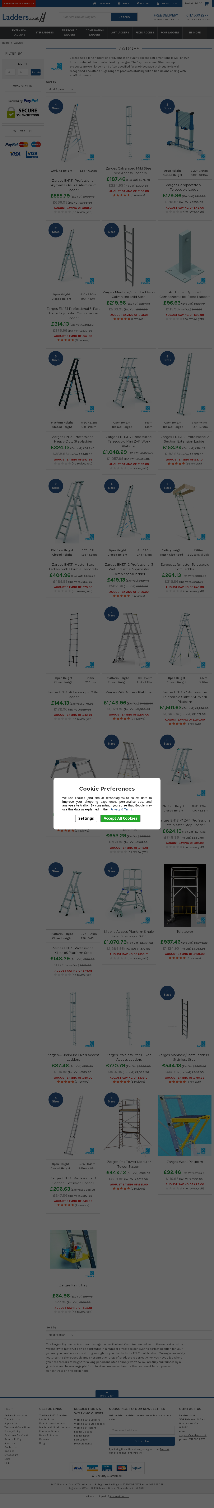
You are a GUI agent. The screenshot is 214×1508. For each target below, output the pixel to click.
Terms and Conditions (17, 1427)
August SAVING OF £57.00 (73, 336)
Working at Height (85, 1427)
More (197, 32)
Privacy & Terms (121, 809)
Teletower (185, 932)
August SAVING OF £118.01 (129, 847)
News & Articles (48, 1435)
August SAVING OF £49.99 (73, 1201)
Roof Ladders (170, 32)
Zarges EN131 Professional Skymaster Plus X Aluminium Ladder (73, 185)
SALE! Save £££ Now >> (19, 3)
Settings (86, 818)
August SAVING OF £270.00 (185, 719)
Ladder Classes (83, 1431)
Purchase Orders (49, 1431)
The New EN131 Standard (53, 1415)
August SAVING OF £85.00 (73, 1077)
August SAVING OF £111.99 (185, 843)
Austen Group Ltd (119, 1496)
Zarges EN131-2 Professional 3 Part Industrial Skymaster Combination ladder (129, 569)
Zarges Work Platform (185, 1162)
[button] (23, 64)
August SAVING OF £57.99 (73, 459)
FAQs (7, 1458)
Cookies (9, 1450)
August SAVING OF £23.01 (73, 1307)
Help (125, 3)
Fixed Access (145, 32)
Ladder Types (82, 1435)
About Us (9, 1443)
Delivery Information (16, 1415)
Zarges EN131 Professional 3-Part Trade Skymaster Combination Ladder (73, 313)
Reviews (44, 1439)
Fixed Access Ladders (52, 1423)
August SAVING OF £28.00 (185, 1184)
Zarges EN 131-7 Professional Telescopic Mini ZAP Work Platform (129, 441)
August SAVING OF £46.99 (185, 587)
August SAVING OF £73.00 (73, 587)
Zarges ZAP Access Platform (129, 692)
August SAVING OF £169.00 (185, 954)
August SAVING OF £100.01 (73, 208)
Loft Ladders (120, 32)
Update (36, 72)
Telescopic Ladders (69, 32)
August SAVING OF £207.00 (129, 714)
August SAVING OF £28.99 (185, 315)
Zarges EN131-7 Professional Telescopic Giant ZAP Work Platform (185, 697)
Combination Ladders (95, 32)
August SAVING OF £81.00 (129, 1184)
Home (5, 42)
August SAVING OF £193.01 (129, 954)
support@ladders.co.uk (192, 1435)
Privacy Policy (12, 1431)
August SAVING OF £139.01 (129, 1077)
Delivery (104, 3)
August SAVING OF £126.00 (129, 592)
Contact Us (11, 1447)
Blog (42, 1443)
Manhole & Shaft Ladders (54, 1427)
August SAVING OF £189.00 (129, 464)
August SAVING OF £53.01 (129, 315)
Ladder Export (47, 1419)
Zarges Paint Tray (73, 1285)
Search (124, 17)
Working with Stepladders (89, 1423)
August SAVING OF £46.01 (73, 970)
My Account (170, 3)
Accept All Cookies (120, 818)
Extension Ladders (19, 32)
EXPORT (144, 3)
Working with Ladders (87, 1419)
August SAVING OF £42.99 (73, 714)
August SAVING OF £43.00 (185, 207)
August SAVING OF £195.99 (184, 1077)
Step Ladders (44, 32)
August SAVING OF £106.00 (129, 191)
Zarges (18, 42)
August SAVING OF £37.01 (185, 459)
